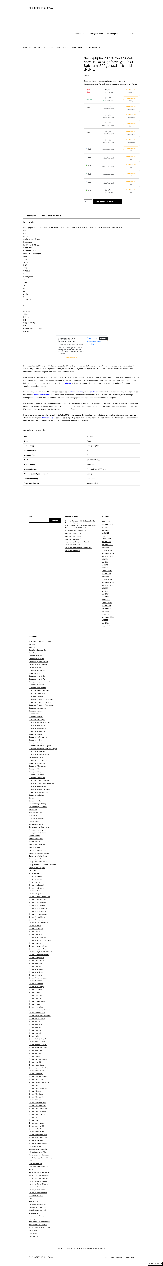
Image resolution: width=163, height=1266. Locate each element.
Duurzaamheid (78, 34)
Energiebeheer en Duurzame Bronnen (42, 865)
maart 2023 (106, 600)
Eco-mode (32, 798)
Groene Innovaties (35, 995)
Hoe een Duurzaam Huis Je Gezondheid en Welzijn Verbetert (80, 522)
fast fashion (33, 870)
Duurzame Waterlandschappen (40, 789)
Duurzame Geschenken (37, 725)
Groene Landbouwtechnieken (39, 1010)
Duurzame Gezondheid (37, 731)
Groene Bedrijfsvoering (37, 885)
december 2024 (107, 545)
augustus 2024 (107, 556)
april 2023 (105, 597)
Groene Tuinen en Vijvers (38, 1088)
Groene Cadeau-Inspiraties (38, 923)
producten (67, 383)
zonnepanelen (34, 1236)
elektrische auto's (35, 841)
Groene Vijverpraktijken (37, 1111)
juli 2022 (105, 620)
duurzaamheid (47, 418)
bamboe (32, 644)
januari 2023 (106, 605)
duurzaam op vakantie (73, 539)
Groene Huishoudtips (36, 987)
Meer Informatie (131, 90)
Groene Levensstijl (35, 1024)
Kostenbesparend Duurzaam (39, 1155)
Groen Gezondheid (35, 876)
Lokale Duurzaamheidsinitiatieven (41, 1158)
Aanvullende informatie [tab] (51, 216)
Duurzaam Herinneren (37, 670)
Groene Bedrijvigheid (36, 888)
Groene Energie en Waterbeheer (40, 952)
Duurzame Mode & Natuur (38, 751)
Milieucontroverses (35, 1164)
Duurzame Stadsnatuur (37, 763)
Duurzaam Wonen (35, 711)
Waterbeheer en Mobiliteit (38, 1225)
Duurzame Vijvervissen (37, 778)
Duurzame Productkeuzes (38, 760)
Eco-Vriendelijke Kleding (37, 804)
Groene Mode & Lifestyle (38, 1039)
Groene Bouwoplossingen (38, 908)
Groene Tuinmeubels (36, 1097)
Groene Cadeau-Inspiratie (38, 920)
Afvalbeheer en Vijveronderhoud (40, 641)
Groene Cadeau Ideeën (37, 917)
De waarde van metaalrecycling (76, 530)
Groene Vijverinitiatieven (37, 1103)
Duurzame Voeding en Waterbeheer (41, 783)
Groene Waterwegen (36, 1123)
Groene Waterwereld (36, 1126)
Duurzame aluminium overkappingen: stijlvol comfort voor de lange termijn (81, 526)
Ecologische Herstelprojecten (39, 827)
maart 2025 (106, 536)
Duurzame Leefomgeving (38, 737)
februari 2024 (107, 571)
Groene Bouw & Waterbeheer (39, 897)
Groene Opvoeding (35, 1053)
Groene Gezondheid (36, 984)
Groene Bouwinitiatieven (37, 899)
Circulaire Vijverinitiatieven (38, 662)
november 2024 (107, 547)
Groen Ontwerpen (35, 879)
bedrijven (32, 647)
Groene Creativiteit (35, 934)
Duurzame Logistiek (36, 740)
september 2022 (108, 617)
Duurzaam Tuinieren (36, 696)
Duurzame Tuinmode (36, 775)
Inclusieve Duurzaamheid (38, 1149)
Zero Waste (33, 1233)
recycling (32, 1198)
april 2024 (105, 565)
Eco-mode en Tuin (35, 801)
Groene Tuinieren (35, 1091)
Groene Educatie (35, 943)
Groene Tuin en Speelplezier (39, 1082)
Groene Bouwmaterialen (37, 902)
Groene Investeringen (36, 1007)
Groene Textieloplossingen (38, 1076)
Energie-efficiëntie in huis (38, 862)
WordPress (130, 1257)
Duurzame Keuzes (35, 734)
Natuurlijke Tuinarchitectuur (39, 1184)
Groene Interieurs (35, 1004)
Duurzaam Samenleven (37, 693)
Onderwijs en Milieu (36, 1195)
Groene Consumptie (36, 928)
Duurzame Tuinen (35, 769)
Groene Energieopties (36, 958)
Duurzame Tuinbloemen (37, 766)
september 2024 (108, 553)
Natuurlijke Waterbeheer (37, 1190)
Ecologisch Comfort (36, 815)
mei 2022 (105, 623)
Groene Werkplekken (36, 1132)
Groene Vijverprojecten (37, 1114)
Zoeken (31, 516)
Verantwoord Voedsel (36, 1216)
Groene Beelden (34, 891)
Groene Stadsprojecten (37, 1071)
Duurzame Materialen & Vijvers (40, 746)
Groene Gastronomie (36, 969)
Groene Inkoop (34, 992)
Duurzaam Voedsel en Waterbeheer (41, 705)
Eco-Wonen (33, 809)
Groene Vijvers (34, 1117)
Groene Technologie (36, 1074)
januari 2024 (106, 573)
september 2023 (108, 582)
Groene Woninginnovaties (38, 1135)
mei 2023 (105, 594)
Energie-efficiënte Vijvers (38, 856)
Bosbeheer (33, 653)
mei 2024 (105, 562)
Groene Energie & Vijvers (38, 946)
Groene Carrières (35, 926)
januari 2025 (106, 542)
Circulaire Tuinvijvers (36, 659)
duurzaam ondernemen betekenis (77, 542)
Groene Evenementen (36, 960)
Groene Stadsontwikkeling (38, 1068)
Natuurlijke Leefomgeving (38, 1181)
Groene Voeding (34, 1120)
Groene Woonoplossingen (38, 1143)
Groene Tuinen (34, 1085)
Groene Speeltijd (35, 1062)
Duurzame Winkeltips (36, 795)
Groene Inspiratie (35, 998)
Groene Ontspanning (36, 1050)
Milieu (31, 1161)
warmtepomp (34, 1219)
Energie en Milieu (35, 847)
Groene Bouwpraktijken (37, 911)
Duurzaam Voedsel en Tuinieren (40, 702)
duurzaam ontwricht (72, 551)
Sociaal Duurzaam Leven (37, 1207)
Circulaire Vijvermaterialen (38, 664)
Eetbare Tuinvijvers (36, 839)
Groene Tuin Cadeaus (36, 1079)
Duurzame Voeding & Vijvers (39, 780)
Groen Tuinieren (34, 882)
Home (25, 47)
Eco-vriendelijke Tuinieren (38, 807)
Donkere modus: (154, 1264)
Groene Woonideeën (36, 1140)
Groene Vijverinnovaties (37, 1105)
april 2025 (105, 533)
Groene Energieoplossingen (39, 955)
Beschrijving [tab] (31, 216)
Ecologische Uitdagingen (38, 830)
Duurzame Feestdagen (37, 719)
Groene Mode (34, 1036)
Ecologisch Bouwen (36, 812)
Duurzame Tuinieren (36, 772)
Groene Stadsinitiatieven (37, 1065)
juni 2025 (105, 527)
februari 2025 (107, 539)
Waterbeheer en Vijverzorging (39, 1227)
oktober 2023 (107, 579)
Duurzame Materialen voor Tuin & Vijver (43, 749)
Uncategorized (34, 1213)
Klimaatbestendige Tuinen (38, 1152)
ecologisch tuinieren (36, 824)
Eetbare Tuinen (34, 836)
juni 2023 (105, 591)
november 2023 (107, 576)
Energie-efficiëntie (35, 859)
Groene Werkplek (35, 1129)
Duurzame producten (114, 34)
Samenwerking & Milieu (37, 1204)
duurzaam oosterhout (73, 533)
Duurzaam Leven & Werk (37, 679)
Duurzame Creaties (36, 717)
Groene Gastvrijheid (36, 972)
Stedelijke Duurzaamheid (38, 1210)
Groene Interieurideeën (37, 1001)
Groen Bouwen (34, 873)
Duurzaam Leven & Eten (37, 676)
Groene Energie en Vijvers (38, 949)
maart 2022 (106, 626)
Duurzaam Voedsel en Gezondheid (41, 699)
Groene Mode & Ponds (37, 1042)
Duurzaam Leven (35, 673)
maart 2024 (106, 568)
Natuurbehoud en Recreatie (39, 1172)
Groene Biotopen (35, 894)
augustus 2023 (107, 585)
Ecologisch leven (96, 34)
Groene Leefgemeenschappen (40, 1016)
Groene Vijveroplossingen (38, 1108)
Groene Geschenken (36, 981)
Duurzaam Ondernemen (37, 688)
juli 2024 (105, 559)
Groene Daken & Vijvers (37, 937)
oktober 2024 (107, 550)
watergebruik (33, 1230)
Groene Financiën (35, 966)
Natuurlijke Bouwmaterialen (39, 1175)
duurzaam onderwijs (72, 545)
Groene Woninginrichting (38, 1137)
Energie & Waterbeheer (37, 844)
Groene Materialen (35, 1030)
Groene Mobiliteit (35, 1033)
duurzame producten (36, 757)
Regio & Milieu (34, 1201)
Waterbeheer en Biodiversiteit (39, 1222)
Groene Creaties (34, 931)
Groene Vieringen (35, 1100)
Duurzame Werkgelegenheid (39, 792)
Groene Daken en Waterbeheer (40, 940)
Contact (131, 34)
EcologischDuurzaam (41, 8)
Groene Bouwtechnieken (38, 914)
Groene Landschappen (37, 1013)
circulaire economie (75, 392)
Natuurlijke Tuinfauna (36, 1187)
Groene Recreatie (35, 1056)
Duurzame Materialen (36, 743)
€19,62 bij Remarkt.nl (71, 357)
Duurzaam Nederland (36, 685)
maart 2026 (106, 521)
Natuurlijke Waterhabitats (38, 1193)
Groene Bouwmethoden (37, 905)
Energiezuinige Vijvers (37, 868)
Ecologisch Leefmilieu (36, 818)
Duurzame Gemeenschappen (39, 722)
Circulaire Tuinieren (36, 656)
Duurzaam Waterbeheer (37, 708)
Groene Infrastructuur (36, 989)
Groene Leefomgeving (37, 1018)
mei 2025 (105, 530)
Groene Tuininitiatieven (37, 1094)
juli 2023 (105, 588)
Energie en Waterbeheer (37, 850)
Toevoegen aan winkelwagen (108, 202)
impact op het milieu (42, 395)
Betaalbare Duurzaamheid (38, 650)
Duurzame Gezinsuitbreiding (39, 728)
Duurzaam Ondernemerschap (39, 690)
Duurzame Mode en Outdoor (39, 754)
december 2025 (107, 524)
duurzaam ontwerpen (73, 536)
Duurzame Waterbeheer (37, 786)
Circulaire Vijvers (35, 667)
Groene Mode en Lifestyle (38, 1047)
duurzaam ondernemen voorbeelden (78, 548)
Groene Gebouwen (35, 975)
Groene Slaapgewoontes (38, 1059)
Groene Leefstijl (34, 1021)
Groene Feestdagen (36, 963)
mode (31, 1169)
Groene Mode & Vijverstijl (38, 1045)
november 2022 (107, 611)
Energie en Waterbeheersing (39, 853)
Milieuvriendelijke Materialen (39, 1166)
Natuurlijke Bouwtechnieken (39, 1178)
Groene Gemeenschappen (38, 978)
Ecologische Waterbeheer (38, 833)
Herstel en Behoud (35, 1146)
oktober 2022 (107, 614)
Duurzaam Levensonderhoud (39, 682)
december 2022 (107, 608)
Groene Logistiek (35, 1027)
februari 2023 (107, 602)
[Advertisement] (103, 19)
